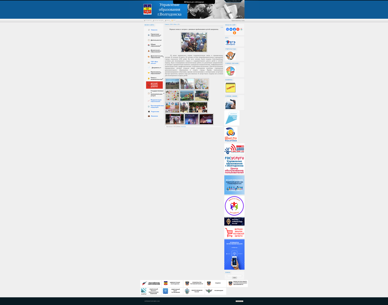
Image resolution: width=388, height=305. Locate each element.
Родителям (153, 111)
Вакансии (153, 116)
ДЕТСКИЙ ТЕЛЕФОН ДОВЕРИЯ (153, 85)
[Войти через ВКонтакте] (230, 29)
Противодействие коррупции (155, 106)
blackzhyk (183, 126)
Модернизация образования (154, 100)
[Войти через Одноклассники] (234, 32)
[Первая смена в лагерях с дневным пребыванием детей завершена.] (194, 52)
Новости (152, 30)
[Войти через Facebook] (234, 29)
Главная (148, 20)
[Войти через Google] (241, 29)
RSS (174, 20)
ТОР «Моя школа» (153, 62)
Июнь (175, 24)
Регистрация (159, 20)
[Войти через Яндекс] (237, 29)
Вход (168, 20)
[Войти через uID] (227, 29)
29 (178, 24)
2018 (171, 24)
